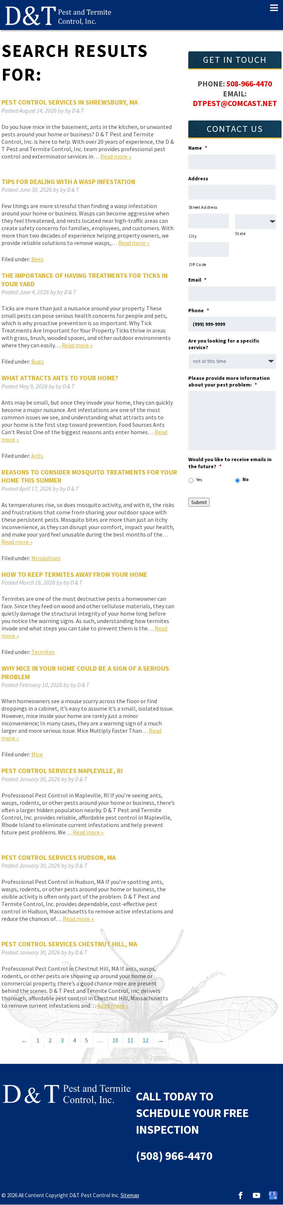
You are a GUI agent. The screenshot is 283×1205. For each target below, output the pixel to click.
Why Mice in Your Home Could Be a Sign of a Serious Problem (85, 672)
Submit (199, 502)
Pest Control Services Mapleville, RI (62, 770)
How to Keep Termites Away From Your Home (74, 574)
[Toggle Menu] (271, 8)
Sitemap (129, 1195)
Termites (43, 652)
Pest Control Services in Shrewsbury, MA (69, 102)
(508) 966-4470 (174, 1155)
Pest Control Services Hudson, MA (58, 857)
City (193, 236)
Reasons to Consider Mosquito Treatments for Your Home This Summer (89, 476)
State (240, 233)
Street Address (203, 207)
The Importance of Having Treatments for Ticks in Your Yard (84, 279)
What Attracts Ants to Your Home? (59, 378)
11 (130, 1040)
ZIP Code (197, 264)
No (245, 479)
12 (146, 1040)
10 (115, 1040)
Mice (37, 754)
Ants (37, 455)
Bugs (37, 361)
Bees (37, 259)
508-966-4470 (249, 84)
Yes (199, 479)
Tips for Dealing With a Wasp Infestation (68, 181)
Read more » (115, 156)
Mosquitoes (45, 558)
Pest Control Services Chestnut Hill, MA (69, 944)
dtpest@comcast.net (235, 103)
